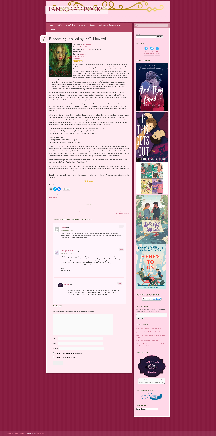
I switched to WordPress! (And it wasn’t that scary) (64, 211)
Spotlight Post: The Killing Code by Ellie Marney (148, 328)
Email (55, 343)
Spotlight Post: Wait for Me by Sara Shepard (148, 332)
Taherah (63, 228)
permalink (88, 194)
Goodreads (76, 59)
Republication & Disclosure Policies (109, 25)
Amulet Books (87, 49)
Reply (121, 226)
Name (55, 338)
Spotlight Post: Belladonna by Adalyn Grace (147, 340)
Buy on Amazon (78, 56)
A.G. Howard (87, 44)
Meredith (67, 284)
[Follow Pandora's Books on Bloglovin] (152, 300)
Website (55, 348)
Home (51, 25)
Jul (44, 38)
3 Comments (53, 197)
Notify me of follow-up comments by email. (68, 353)
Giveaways (52, 29)
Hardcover (82, 54)
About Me (59, 25)
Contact (92, 25)
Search (138, 34)
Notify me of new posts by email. (65, 357)
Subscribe (140, 318)
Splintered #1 (83, 47)
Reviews (74, 194)
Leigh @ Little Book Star (68, 251)
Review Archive (70, 25)
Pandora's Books (76, 10)
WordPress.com (41, 433)
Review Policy (82, 25)
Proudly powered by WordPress (16, 433)
